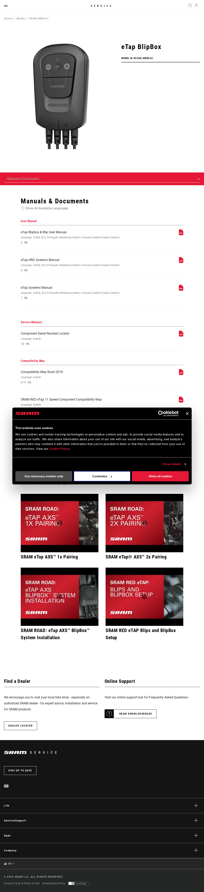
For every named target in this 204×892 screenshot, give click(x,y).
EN (9, 863)
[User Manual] (181, 234)
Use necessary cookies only (44, 476)
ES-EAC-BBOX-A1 (39, 18)
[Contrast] (72, 883)
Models (21, 18)
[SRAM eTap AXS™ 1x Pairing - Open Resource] (59, 523)
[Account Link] (196, 6)
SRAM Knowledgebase (135, 713)
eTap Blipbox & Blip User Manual (70, 237)
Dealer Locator (20, 725)
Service (102, 6)
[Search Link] (190, 6)
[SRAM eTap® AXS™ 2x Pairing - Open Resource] (144, 523)
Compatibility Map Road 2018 (42, 377)
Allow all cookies (160, 476)
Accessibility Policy (54, 883)
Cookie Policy (59, 448)
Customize (99, 476)
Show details (172, 464)
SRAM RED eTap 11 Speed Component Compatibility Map (61, 405)
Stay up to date (20, 770)
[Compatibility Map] (181, 374)
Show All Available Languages (47, 208)
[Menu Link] (6, 6)
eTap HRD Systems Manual (70, 265)
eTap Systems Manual (70, 293)
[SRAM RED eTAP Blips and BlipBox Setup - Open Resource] (144, 597)
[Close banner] (187, 413)
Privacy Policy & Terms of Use (21, 883)
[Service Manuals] (181, 335)
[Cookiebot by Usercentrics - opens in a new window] (161, 413)
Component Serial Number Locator (45, 339)
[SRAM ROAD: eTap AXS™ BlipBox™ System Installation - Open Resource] (59, 597)
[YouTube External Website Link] (6, 786)
